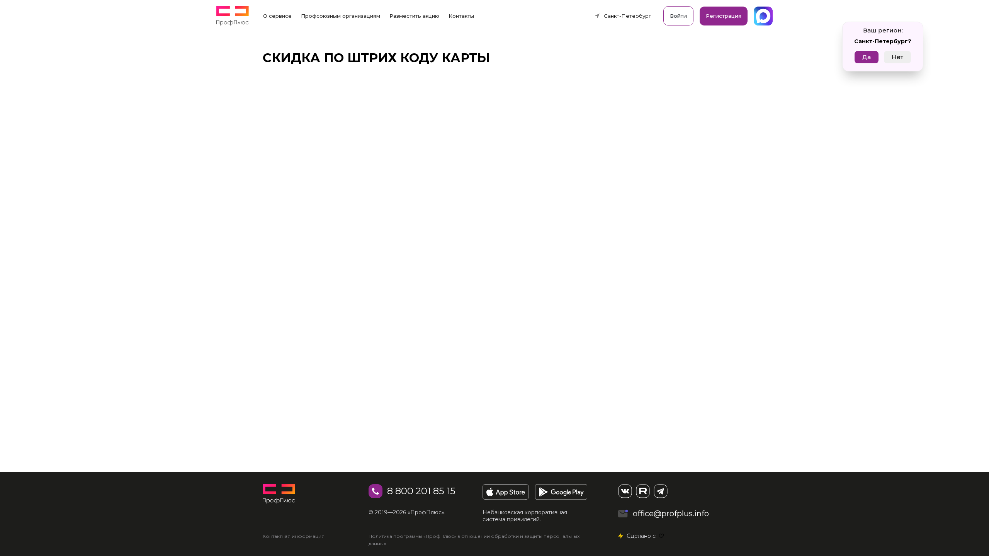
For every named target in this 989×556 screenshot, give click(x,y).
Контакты (461, 16)
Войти (678, 16)
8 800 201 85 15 (421, 491)
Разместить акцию (414, 16)
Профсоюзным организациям (340, 16)
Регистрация (723, 16)
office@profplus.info (671, 513)
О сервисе (277, 16)
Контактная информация (294, 536)
